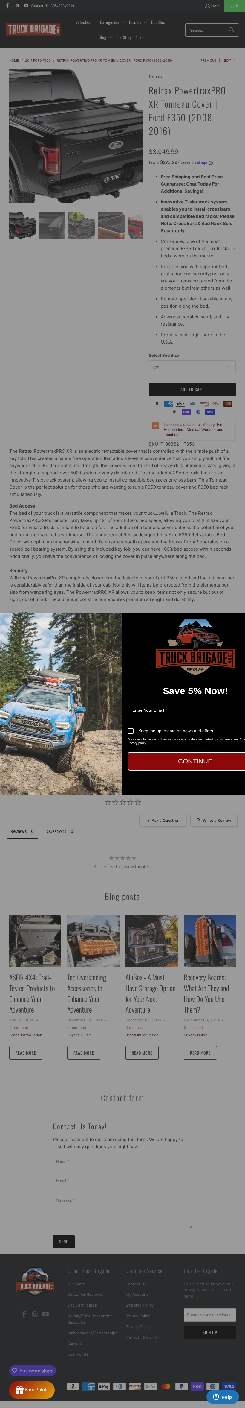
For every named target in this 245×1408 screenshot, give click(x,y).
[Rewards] (32, 1390)
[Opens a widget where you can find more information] (222, 1397)
